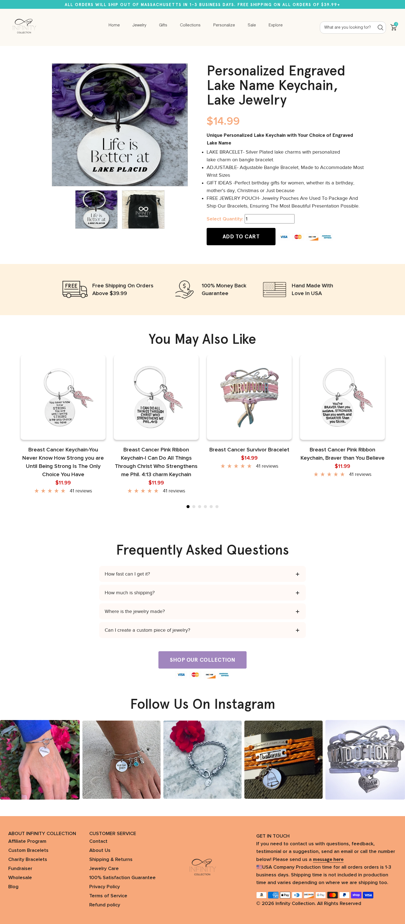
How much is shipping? (130, 592)
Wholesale (20, 877)
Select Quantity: (225, 219)
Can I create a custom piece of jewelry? (147, 630)
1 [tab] (188, 506)
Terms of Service (108, 895)
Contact (98, 841)
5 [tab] (211, 506)
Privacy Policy (104, 886)
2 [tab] (193, 506)
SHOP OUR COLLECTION (202, 659)
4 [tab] (205, 506)
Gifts (163, 25)
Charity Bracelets (27, 859)
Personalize (224, 25)
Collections (190, 25)
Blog (13, 886)
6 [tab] (216, 506)
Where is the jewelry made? (135, 611)
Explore (276, 25)
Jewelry (139, 25)
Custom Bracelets (28, 850)
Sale (252, 25)
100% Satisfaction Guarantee (122, 877)
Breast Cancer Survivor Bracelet (249, 450)
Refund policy (104, 905)
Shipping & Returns (111, 859)
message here (328, 859)
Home (114, 25)
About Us (99, 850)
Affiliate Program (27, 841)
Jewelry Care (104, 868)
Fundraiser (20, 868)
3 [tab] (199, 506)
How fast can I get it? (127, 574)
